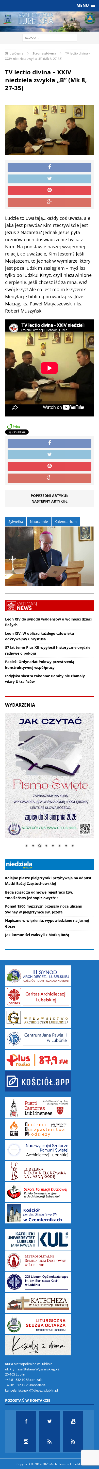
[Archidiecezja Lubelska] (49, 21)
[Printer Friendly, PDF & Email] (13, 426)
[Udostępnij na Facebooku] (49, 167)
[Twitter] (49, 1421)
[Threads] (73, 1442)
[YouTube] (73, 1421)
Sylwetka (15, 521)
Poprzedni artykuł (49, 495)
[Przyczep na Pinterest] (49, 190)
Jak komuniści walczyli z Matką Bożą (37, 934)
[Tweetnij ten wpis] (49, 179)
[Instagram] (26, 1442)
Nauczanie (39, 521)
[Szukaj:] (49, 37)
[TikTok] (49, 1442)
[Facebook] (26, 1421)
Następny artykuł (49, 501)
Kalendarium (66, 521)
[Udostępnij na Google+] (49, 202)
